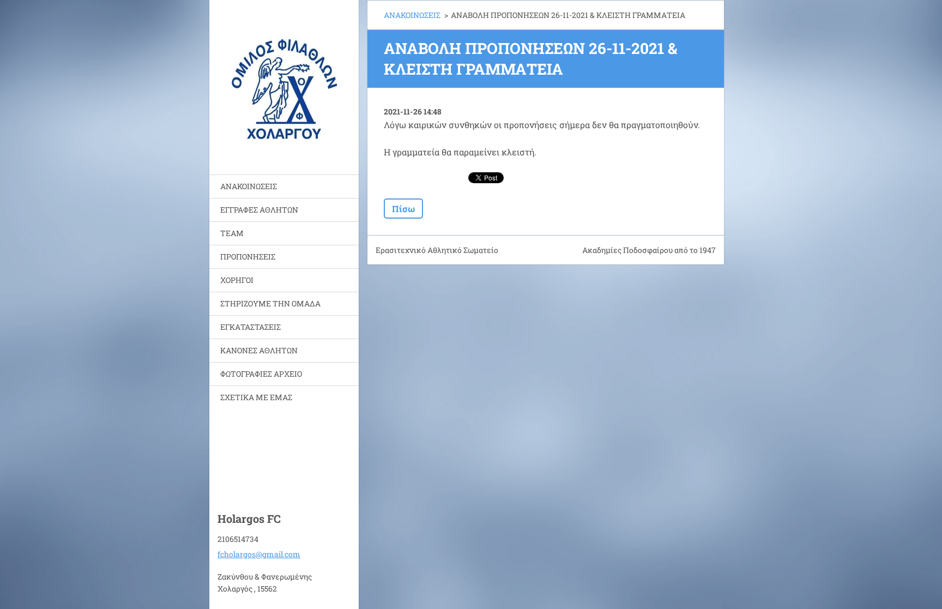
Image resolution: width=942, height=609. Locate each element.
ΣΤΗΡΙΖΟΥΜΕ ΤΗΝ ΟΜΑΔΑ (270, 303)
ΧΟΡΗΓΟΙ (236, 280)
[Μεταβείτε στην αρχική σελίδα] (284, 80)
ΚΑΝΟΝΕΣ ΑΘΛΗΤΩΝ (259, 350)
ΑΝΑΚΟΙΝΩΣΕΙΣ (248, 186)
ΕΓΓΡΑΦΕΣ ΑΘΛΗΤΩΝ (259, 209)
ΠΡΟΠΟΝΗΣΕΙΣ (247, 256)
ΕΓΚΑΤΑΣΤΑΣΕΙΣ (250, 327)
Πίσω (403, 208)
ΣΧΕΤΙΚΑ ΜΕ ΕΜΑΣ (256, 397)
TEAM (232, 233)
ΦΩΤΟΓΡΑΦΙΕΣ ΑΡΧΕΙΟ (261, 374)
